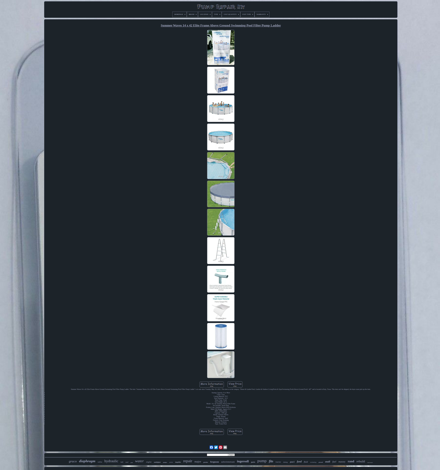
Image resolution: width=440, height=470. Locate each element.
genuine (205, 462)
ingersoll (243, 461)
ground (321, 462)
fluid (306, 462)
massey (341, 461)
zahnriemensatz (228, 462)
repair (187, 461)
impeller (178, 462)
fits (271, 461)
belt (122, 462)
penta (171, 462)
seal (126, 462)
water (139, 461)
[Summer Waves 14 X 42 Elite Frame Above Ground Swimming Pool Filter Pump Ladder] (221, 47)
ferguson (214, 462)
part (132, 462)
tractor (278, 462)
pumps (165, 462)
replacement (370, 462)
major (197, 461)
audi (327, 461)
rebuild (360, 461)
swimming (313, 462)
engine (149, 462)
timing (285, 462)
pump (262, 461)
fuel (334, 461)
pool (292, 462)
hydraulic (111, 461)
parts (253, 462)
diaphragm (87, 461)
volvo (100, 462)
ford (299, 461)
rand (351, 461)
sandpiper (157, 462)
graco (73, 461)
